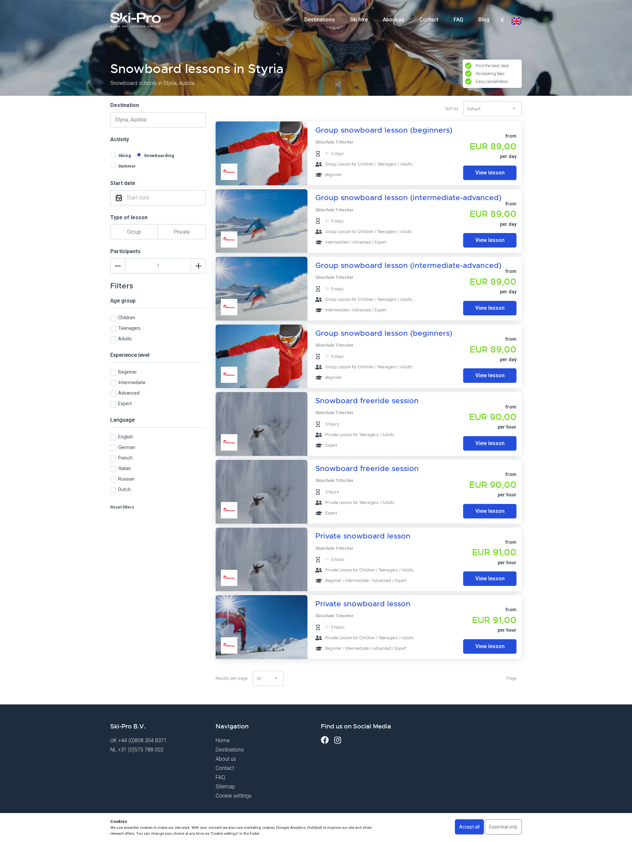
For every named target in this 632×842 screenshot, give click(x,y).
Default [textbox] (474, 108)
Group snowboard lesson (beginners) (383, 130)
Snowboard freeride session (367, 401)
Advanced (129, 393)
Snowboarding (159, 155)
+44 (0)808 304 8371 (142, 740)
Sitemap (225, 786)
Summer (127, 166)
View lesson (490, 173)
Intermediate (131, 382)
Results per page (232, 678)
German (126, 447)
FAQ (458, 19)
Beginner (127, 372)
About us (393, 19)
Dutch (124, 489)
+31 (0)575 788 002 (141, 750)
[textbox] (502, 20)
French (125, 458)
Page (511, 678)
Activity (119, 139)
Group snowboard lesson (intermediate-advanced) (408, 197)
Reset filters (122, 507)
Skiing (124, 155)
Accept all (469, 826)
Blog (483, 19)
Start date (122, 183)
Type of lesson (128, 217)
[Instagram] (337, 740)
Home (223, 740)
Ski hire (359, 19)
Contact (428, 19)
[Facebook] (325, 740)
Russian (126, 479)
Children (126, 318)
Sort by (451, 108)
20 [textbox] (258, 678)
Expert (125, 404)
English (125, 437)
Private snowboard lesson (362, 536)
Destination (124, 105)
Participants (125, 251)
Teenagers (129, 328)
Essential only (503, 826)
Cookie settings (233, 796)
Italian (124, 468)
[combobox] (502, 20)
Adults (125, 339)
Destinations (319, 19)
